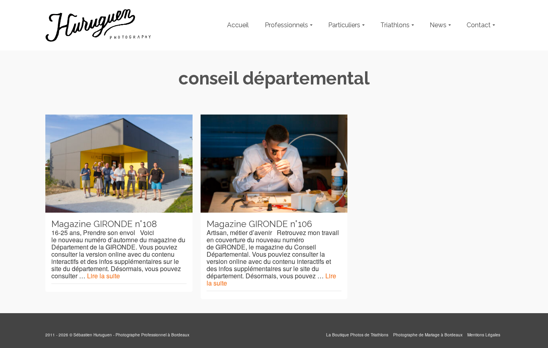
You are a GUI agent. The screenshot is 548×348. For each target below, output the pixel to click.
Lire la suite (103, 275)
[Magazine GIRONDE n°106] (274, 164)
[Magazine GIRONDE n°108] (119, 164)
